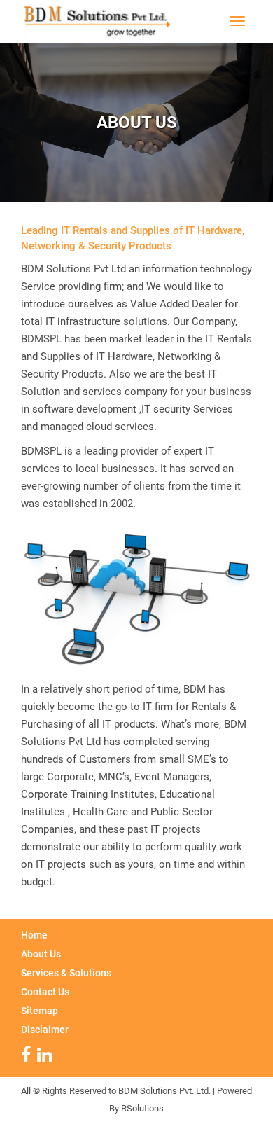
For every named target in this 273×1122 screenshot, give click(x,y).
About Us (41, 954)
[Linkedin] (46, 1057)
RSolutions (142, 1108)
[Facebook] (27, 1057)
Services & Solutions (66, 972)
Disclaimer (45, 1029)
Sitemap (39, 1010)
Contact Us (45, 991)
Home (34, 935)
